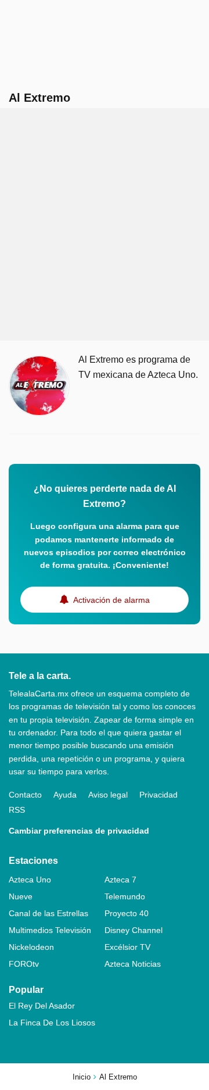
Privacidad (158, 794)
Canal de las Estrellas (48, 913)
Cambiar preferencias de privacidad (79, 830)
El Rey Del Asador (42, 1005)
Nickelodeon (31, 947)
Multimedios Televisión (50, 930)
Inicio (82, 1077)
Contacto (25, 794)
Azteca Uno (30, 879)
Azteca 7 (120, 879)
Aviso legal (108, 794)
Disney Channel (134, 930)
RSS (17, 809)
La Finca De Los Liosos (52, 1022)
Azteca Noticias (133, 964)
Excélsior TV (127, 947)
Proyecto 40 (127, 913)
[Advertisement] (104, 224)
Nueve (21, 896)
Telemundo (125, 896)
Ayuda (65, 794)
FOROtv (24, 964)
